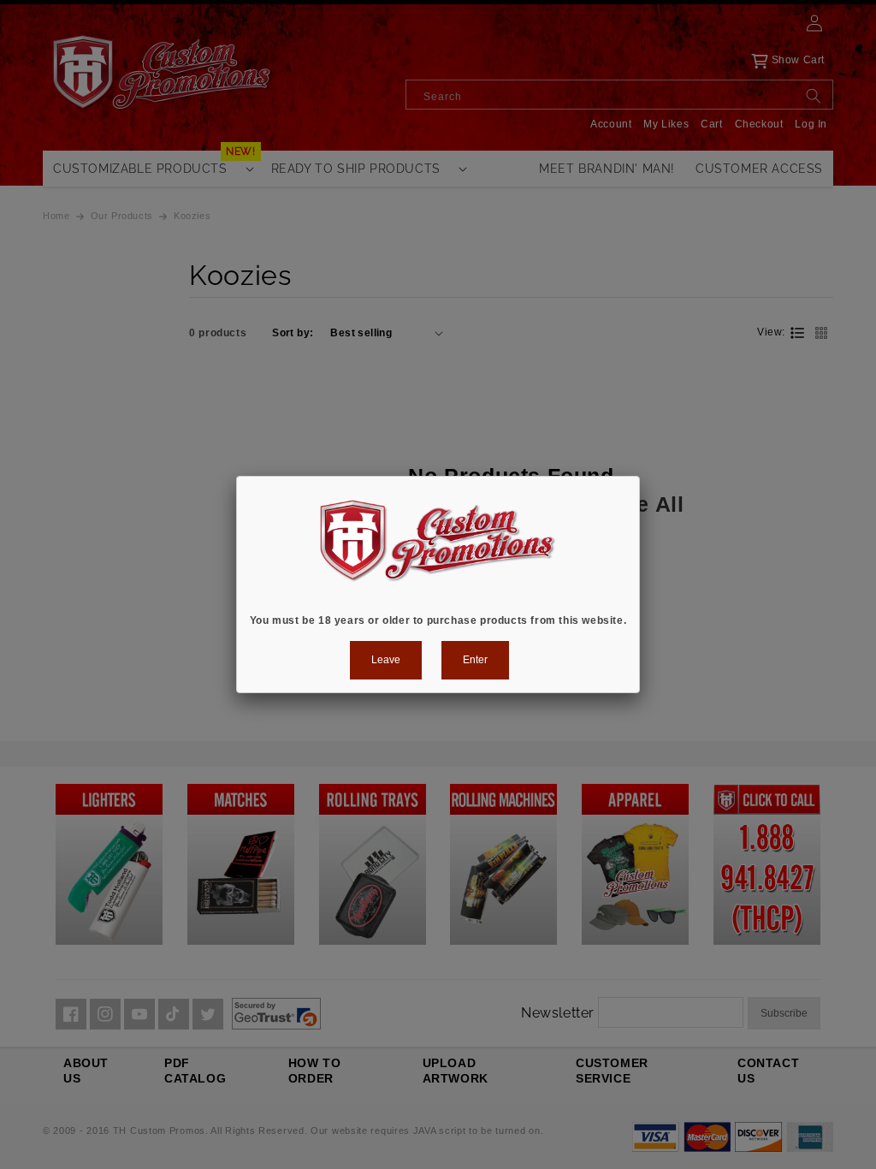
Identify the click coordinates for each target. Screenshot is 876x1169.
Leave (385, 660)
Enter (475, 660)
